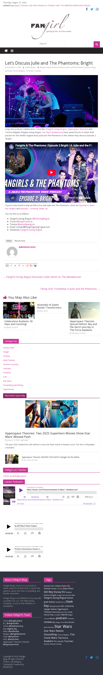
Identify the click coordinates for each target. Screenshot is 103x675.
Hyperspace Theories (77, 129)
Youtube (38, 71)
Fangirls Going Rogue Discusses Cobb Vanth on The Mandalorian (42, 276)
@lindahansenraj (16, 626)
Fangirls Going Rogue (56, 129)
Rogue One (60, 622)
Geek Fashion (9, 360)
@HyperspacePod (11, 644)
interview (56, 612)
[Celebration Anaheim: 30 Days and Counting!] (19, 303)
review (48, 622)
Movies (52, 618)
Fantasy (6, 356)
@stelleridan (13, 631)
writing (58, 644)
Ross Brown (69, 622)
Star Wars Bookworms (52, 132)
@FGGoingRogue (40, 218)
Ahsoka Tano (49, 586)
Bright (42, 67)
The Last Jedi (58, 641)
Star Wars (7, 381)
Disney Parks (8, 347)
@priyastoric (13, 636)
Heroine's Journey (10, 364)
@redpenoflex (13, 623)
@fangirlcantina (24, 221)
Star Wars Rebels (54, 630)
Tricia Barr (30, 71)
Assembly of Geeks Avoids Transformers (49, 306)
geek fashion (49, 602)
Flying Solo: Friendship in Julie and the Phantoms (70, 288)
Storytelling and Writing (13, 385)
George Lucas (54, 606)
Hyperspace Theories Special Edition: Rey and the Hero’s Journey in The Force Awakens (83, 326)
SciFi (5, 377)
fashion (70, 598)
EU (63, 592)
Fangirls (53, 595)
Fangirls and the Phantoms (55, 67)
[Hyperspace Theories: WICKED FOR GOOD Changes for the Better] (12, 456)
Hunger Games (50, 609)
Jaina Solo (63, 612)
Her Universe (67, 606)
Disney (57, 591)
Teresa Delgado (18, 71)
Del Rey (48, 592)
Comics (59, 589)
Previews (7, 372)
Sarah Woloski (49, 627)
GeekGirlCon (60, 602)
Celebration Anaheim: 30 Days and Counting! (18, 323)
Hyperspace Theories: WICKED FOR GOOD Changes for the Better (51, 457)
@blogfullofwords (17, 634)
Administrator (30, 67)
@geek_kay (12, 628)
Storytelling (50, 634)
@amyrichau (13, 639)
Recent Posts (20, 241)
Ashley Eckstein (61, 586)
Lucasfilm (57, 615)
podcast (8, 71)
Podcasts (7, 368)
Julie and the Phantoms (75, 67)
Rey (53, 622)
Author (9, 241)
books (54, 588)
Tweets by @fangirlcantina (14, 476)
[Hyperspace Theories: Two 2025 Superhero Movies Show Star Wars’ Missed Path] (51, 401)
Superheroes (8, 389)
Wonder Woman (50, 644)
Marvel (64, 614)
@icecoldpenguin (26, 224)
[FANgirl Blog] (6, 51)
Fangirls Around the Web (66, 595)
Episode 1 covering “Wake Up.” (34, 208)
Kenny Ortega (90, 67)
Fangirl (6, 352)
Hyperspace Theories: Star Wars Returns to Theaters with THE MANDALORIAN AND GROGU (50, 5)
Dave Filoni (68, 588)
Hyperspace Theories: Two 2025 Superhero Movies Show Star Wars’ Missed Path (47, 435)
